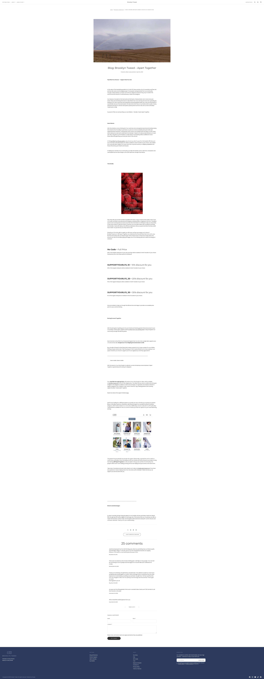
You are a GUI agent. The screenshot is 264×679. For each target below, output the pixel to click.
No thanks (132, 349)
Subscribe (140, 341)
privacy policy (128, 345)
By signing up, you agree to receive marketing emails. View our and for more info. (132, 345)
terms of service (136, 345)
